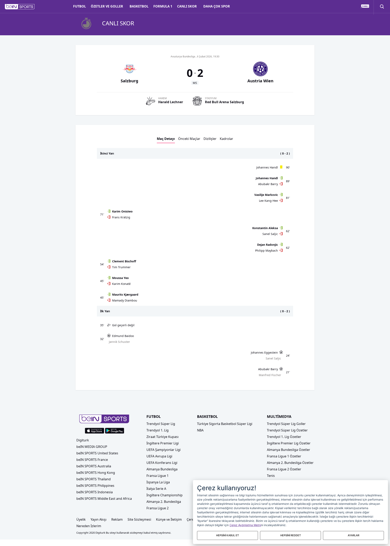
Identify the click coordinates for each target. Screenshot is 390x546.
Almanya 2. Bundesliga (163, 501)
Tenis (271, 475)
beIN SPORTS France (92, 459)
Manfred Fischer (270, 375)
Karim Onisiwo (122, 211)
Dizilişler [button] (210, 138)
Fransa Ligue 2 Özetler (284, 469)
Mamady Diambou (124, 300)
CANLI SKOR (187, 6)
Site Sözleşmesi (139, 519)
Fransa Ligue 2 (157, 508)
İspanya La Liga (158, 482)
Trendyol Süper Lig (160, 424)
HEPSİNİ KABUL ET (227, 535)
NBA (200, 430)
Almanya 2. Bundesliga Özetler (290, 462)
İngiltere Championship (164, 495)
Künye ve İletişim (169, 519)
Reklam (117, 519)
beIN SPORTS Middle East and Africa (104, 498)
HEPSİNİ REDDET (290, 535)
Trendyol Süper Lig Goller (286, 424)
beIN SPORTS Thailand (93, 479)
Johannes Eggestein (264, 352)
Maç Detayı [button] (166, 138)
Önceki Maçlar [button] (189, 138)
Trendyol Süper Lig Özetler (287, 430)
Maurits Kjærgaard (125, 294)
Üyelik (81, 519)
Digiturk (82, 440)
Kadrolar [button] (226, 138)
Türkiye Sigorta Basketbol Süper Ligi (224, 424)
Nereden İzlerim (88, 526)
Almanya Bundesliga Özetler (288, 449)
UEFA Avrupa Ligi (159, 456)
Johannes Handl (267, 167)
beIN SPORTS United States (97, 453)
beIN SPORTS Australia (93, 466)
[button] (20, 6)
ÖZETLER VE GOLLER (107, 6)
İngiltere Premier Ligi (162, 443)
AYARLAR (353, 535)
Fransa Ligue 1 (157, 475)
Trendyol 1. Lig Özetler (284, 436)
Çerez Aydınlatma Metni (245, 525)
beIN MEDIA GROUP (91, 446)
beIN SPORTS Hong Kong (95, 472)
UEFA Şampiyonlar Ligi (163, 449)
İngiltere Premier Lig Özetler (289, 443)
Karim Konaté (121, 284)
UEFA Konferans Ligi (161, 462)
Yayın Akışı (98, 519)
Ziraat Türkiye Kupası (162, 436)
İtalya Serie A (156, 488)
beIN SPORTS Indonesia (94, 492)
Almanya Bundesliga (162, 469)
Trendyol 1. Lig (157, 430)
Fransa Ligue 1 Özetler (284, 456)
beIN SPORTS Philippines (95, 485)
